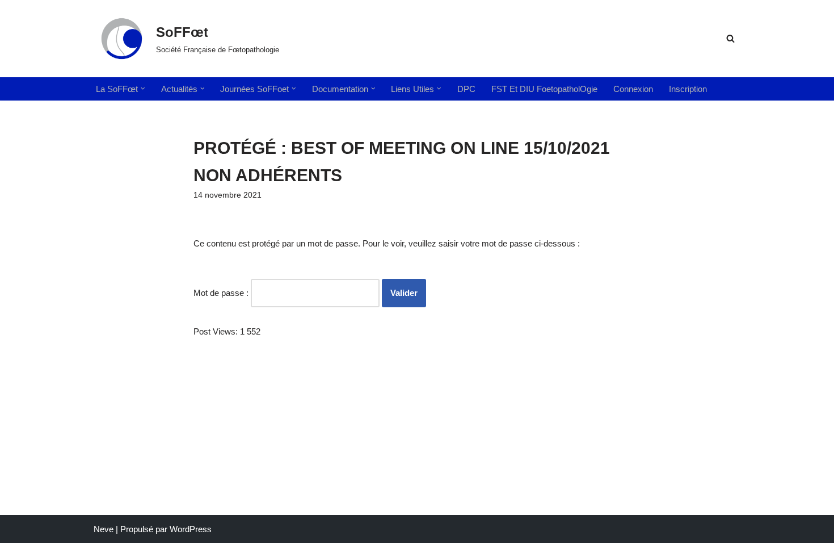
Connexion (633, 89)
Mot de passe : (222, 293)
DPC (466, 89)
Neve (103, 529)
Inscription (688, 89)
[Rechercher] (730, 38)
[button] (143, 88)
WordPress (191, 529)
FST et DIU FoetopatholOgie (544, 89)
